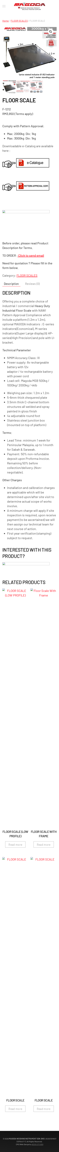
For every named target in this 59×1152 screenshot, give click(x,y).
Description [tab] (11, 283)
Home (5, 20)
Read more (15, 844)
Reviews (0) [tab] (32, 283)
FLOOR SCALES (19, 20)
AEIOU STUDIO (37, 1144)
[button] (50, 31)
